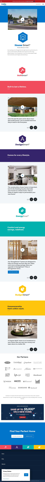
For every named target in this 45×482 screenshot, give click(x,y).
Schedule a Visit (29, 436)
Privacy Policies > (6, 478)
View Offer (22, 417)
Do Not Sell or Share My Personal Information (32, 480)
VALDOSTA (38, 4)
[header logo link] (4, 4)
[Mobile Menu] (43, 4)
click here (24, 414)
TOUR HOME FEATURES (13, 272)
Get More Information (17, 436)
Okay (26, 474)
